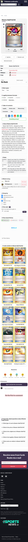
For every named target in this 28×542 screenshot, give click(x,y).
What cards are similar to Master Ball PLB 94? (13, 442)
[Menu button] (25, 2)
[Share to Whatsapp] (18, 116)
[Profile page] (22, 4)
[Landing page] (1, 1)
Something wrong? (14, 119)
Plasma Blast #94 (13, 70)
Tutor (8, 90)
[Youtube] (6, 476)
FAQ (12, 111)
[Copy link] (6, 116)
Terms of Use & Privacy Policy (7, 499)
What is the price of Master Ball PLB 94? (13, 427)
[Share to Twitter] (12, 116)
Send (24, 211)
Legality (4, 108)
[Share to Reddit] (15, 116)
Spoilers (9, 57)
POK (2, 15)
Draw (3, 90)
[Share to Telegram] (21, 116)
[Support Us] (2, 476)
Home (2, 482)
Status (2, 497)
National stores (7, 195)
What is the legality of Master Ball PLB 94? (14, 437)
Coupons (2, 488)
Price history (6, 238)
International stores (8, 197)
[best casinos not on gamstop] (11, 522)
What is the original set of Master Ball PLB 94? (13, 432)
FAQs (2, 494)
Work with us (3, 490)
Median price (14, 220)
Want (4, 202)
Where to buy (21, 108)
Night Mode (3, 508)
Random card (21, 57)
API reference (3, 492)
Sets (4, 199)
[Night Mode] (19, 4)
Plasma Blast (5, 129)
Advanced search (8, 60)
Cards (5, 15)
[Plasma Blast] (3, 24)
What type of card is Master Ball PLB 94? (14, 423)
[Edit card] (20, 66)
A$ (2, 211)
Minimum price (6, 220)
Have (4, 204)
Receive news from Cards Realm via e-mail (14, 456)
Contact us (3, 484)
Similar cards (12, 108)
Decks (21, 220)
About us (2, 486)
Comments (5, 111)
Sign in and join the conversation (14, 384)
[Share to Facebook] (9, 116)
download (13, 72)
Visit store (24, 181)
